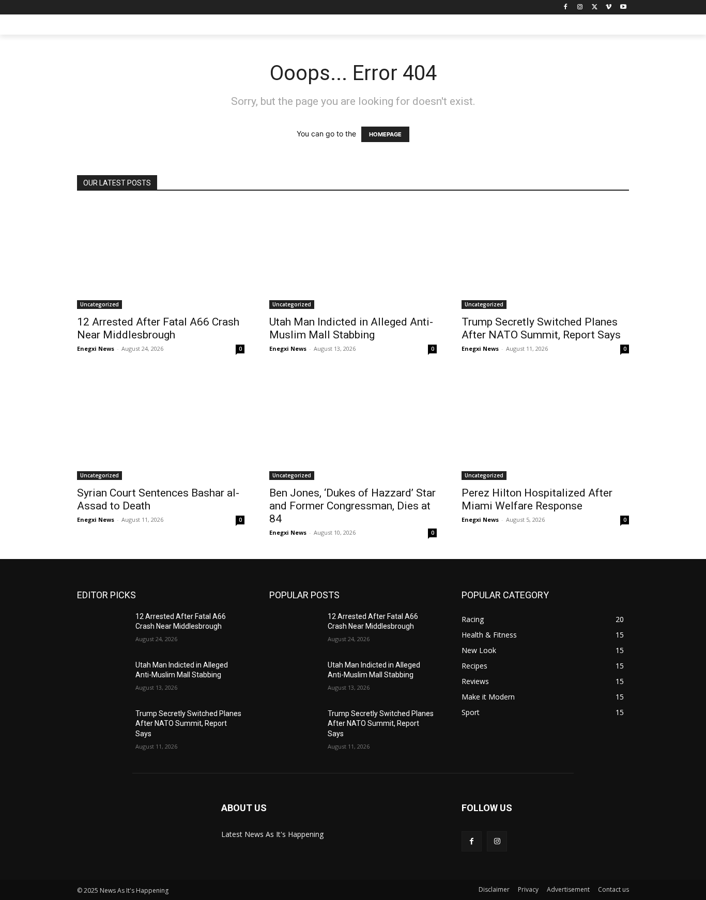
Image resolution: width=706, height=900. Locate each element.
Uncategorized (99, 304)
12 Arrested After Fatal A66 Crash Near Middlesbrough (158, 328)
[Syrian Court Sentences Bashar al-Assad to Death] (160, 427)
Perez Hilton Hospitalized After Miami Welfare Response (537, 499)
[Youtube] (623, 7)
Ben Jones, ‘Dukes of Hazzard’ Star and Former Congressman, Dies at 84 (352, 506)
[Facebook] (566, 7)
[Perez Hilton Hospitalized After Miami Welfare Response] (545, 427)
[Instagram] (580, 7)
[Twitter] (595, 7)
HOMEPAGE (385, 134)
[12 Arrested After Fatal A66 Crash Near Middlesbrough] (160, 256)
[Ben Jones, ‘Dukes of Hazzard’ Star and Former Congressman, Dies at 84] (353, 427)
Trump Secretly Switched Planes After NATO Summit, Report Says (541, 328)
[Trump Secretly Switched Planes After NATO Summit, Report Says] (545, 256)
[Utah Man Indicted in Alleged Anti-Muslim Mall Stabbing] (353, 256)
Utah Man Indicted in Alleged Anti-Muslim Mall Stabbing (351, 328)
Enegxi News (95, 348)
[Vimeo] (609, 7)
